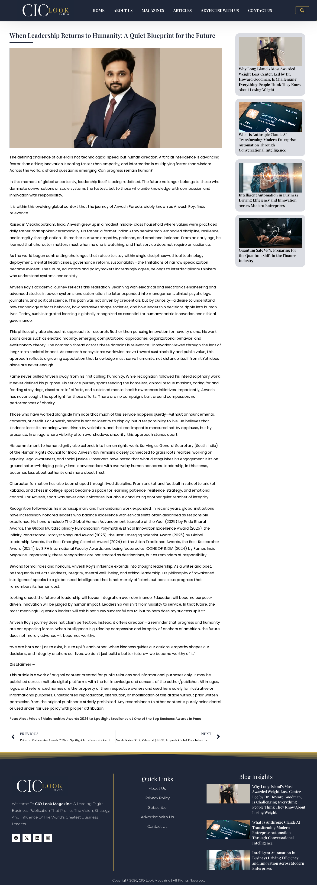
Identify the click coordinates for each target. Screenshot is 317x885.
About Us (123, 10)
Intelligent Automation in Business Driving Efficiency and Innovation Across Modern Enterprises (268, 200)
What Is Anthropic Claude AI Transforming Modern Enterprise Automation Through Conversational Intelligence (267, 142)
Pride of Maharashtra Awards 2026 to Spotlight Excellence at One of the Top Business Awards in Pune (115, 718)
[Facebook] (16, 838)
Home (98, 10)
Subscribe (157, 807)
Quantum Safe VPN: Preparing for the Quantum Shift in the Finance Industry (267, 255)
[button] (302, 10)
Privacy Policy (157, 798)
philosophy (178, 573)
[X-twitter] (27, 838)
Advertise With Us (220, 10)
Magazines (153, 10)
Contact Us (260, 10)
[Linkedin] (37, 838)
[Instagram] (48, 838)
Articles (182, 10)
